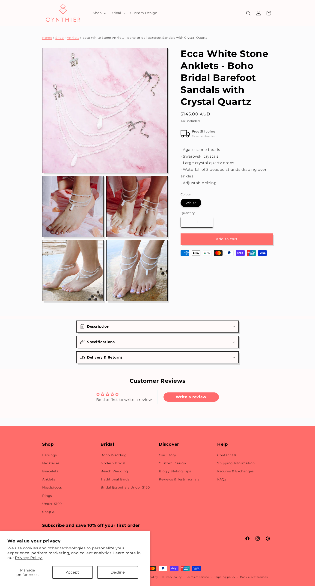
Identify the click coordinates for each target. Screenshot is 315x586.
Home (47, 37)
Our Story (167, 455)
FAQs (221, 479)
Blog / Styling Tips (175, 471)
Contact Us (227, 455)
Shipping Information (236, 463)
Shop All (49, 512)
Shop (59, 37)
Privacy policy (172, 577)
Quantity (188, 213)
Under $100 (52, 504)
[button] (99, 13)
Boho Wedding (114, 455)
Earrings (49, 455)
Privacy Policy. (28, 558)
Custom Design (172, 463)
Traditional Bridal (116, 479)
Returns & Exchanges (235, 471)
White (190, 202)
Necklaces (50, 463)
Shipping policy (225, 577)
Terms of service (197, 577)
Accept (72, 572)
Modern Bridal (113, 463)
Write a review (191, 397)
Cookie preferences (254, 577)
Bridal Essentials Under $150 (125, 487)
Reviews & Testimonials (179, 479)
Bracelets (50, 471)
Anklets (73, 37)
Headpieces (52, 487)
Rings (47, 496)
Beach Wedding (114, 471)
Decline (118, 572)
